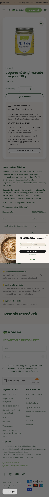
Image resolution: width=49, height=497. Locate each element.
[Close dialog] (47, 235)
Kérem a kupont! (32, 251)
